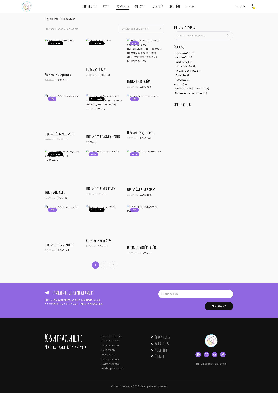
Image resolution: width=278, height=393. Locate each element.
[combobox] (141, 29)
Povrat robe (107, 354)
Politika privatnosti (112, 368)
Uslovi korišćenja (110, 336)
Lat (237, 6)
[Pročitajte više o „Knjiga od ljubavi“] (98, 51)
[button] (141, 57)
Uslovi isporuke (110, 345)
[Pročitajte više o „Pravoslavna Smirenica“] (60, 53)
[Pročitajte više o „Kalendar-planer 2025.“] (101, 220)
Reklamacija (108, 349)
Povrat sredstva (110, 363)
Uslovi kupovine (110, 340)
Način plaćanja (109, 359)
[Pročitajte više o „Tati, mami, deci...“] (63, 168)
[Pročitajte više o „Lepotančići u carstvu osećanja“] (104, 112)
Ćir (243, 6)
